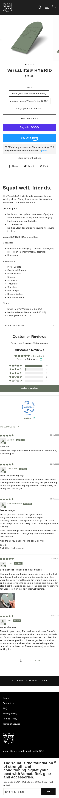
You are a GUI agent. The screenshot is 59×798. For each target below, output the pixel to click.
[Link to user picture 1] (7, 600)
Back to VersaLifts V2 (31, 681)
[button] (15, 366)
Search (6, 698)
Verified (28, 418)
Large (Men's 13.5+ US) (28, 108)
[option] (29, 38)
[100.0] (28, 407)
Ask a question (15, 325)
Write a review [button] (29, 388)
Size (29, 88)
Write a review (40, 343)
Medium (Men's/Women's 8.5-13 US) (29, 101)
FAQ (5, 708)
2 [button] (29, 64)
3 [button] (31, 64)
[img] (7, 435)
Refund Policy (10, 719)
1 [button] (26, 64)
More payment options (29, 158)
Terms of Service (11, 724)
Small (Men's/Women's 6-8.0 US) (28, 93)
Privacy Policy (10, 713)
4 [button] (34, 64)
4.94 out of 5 (37, 356)
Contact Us (8, 703)
